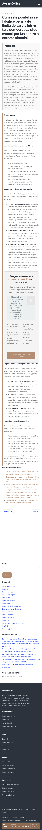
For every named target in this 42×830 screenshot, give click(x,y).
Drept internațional (8, 600)
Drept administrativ (9, 586)
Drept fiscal (6, 598)
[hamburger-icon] (39, 4)
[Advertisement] (21, 535)
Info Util (5, 626)
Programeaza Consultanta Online (21, 356)
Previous (8, 511)
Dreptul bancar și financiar (11, 609)
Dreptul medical (7, 615)
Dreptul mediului (8, 618)
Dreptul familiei (7, 612)
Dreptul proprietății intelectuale (13, 623)
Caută (4, 564)
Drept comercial (7, 592)
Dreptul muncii (8, 13)
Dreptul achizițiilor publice (11, 606)
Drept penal (6, 603)
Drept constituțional (9, 595)
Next (35, 511)
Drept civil (5, 589)
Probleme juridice (8, 629)
